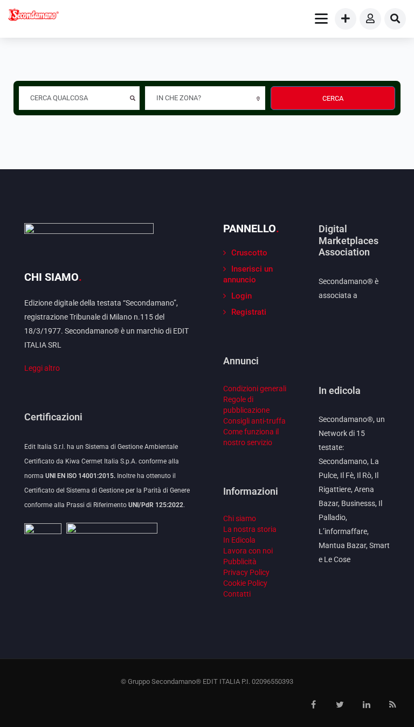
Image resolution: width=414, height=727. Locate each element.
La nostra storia (250, 529)
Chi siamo (239, 518)
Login (241, 296)
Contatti (237, 594)
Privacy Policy (246, 572)
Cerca (332, 98)
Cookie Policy (245, 583)
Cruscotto (249, 253)
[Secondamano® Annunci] (33, 16)
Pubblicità (240, 561)
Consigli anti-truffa (254, 421)
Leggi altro (42, 368)
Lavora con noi (248, 550)
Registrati (248, 312)
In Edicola (239, 540)
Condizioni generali (254, 388)
